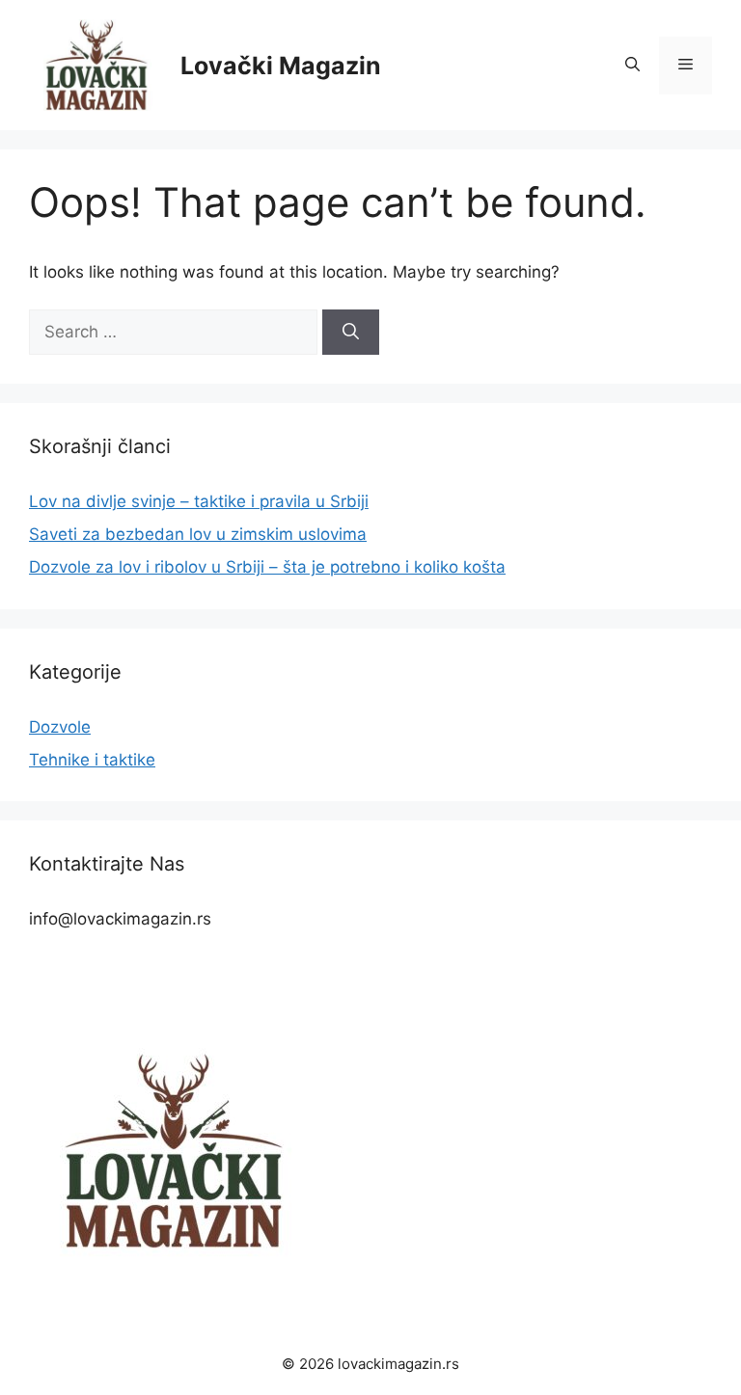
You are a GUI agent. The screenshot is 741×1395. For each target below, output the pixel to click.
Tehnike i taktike (92, 759)
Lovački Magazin (280, 65)
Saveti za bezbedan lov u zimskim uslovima (198, 534)
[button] (632, 65)
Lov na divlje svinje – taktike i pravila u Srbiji (199, 501)
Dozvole (60, 727)
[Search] (350, 332)
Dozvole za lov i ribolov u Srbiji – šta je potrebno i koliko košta (267, 567)
